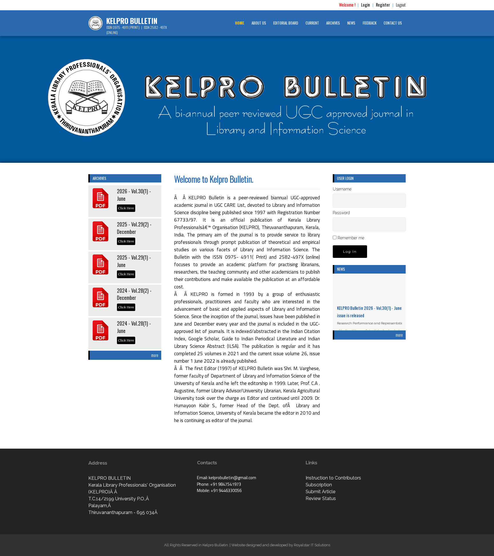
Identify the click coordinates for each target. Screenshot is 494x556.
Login (365, 5)
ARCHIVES (333, 23)
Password (341, 212)
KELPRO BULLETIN (132, 20)
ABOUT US (259, 23)
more (154, 355)
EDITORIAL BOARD (285, 23)
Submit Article (320, 491)
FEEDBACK (370, 23)
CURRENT (312, 23)
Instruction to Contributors (333, 478)
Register (383, 5)
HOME (239, 23)
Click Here (126, 208)
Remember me (351, 238)
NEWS (351, 23)
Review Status (321, 498)
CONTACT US (393, 23)
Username (342, 189)
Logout (401, 5)
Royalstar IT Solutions (312, 545)
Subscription (319, 484)
